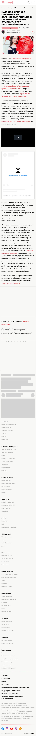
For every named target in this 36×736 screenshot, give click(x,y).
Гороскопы (6, 650)
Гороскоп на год (6, 662)
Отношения (6, 534)
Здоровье (4, 464)
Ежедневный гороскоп (8, 668)
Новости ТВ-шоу (6, 621)
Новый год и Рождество (9, 599)
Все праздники (6, 611)
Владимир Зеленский (23, 333)
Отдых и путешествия (8, 577)
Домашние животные (8, 505)
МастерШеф (5, 627)
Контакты (5, 679)
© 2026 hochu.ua (6, 733)
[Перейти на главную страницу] (7, 2)
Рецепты (4, 521)
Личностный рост (7, 559)
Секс (3, 540)
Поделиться (33, 32)
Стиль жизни (7, 572)
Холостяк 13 (5, 624)
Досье (3, 433)
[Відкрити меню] (33, 2)
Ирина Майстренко (13, 31)
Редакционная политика (11, 691)
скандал (6, 330)
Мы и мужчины (6, 537)
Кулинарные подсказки (8, 527)
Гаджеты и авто (6, 586)
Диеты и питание (7, 461)
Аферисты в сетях (7, 630)
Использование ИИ (9, 694)
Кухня (3, 518)
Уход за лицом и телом (8, 449)
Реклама (5, 685)
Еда (2, 524)
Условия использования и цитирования (12, 697)
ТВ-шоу (4, 619)
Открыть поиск (28, 2)
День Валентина (6, 596)
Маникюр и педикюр (8, 458)
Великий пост (5, 605)
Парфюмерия (5, 467)
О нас (3, 682)
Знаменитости (6, 427)
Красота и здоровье (9, 447)
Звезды (4, 422)
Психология (5, 562)
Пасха (3, 608)
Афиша (4, 637)
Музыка (3, 436)
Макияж (3, 455)
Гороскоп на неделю (7, 656)
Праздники (6, 594)
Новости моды (6, 480)
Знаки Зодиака (6, 665)
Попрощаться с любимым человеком (15, 121)
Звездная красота (7, 430)
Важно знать (5, 565)
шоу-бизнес (7, 333)
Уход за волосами (7, 452)
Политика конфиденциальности (15, 688)
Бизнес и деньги (6, 555)
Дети (3, 546)
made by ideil (29, 733)
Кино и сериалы (6, 640)
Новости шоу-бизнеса (10, 28)
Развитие (5, 553)
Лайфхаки (4, 511)
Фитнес (3, 470)
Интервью (4, 439)
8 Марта (4, 602)
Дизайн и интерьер (7, 502)
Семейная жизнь (6, 543)
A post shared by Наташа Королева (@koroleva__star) (19, 195)
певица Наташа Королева (21, 59)
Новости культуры (7, 643)
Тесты (3, 580)
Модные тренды (6, 489)
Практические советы (8, 483)
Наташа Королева (19, 330)
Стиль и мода (7, 478)
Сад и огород (5, 508)
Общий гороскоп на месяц (9, 659)
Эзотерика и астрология (9, 574)
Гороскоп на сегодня (8, 653)
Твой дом (5, 499)
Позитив (4, 583)
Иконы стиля (5, 486)
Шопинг (3, 492)
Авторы (4, 676)
